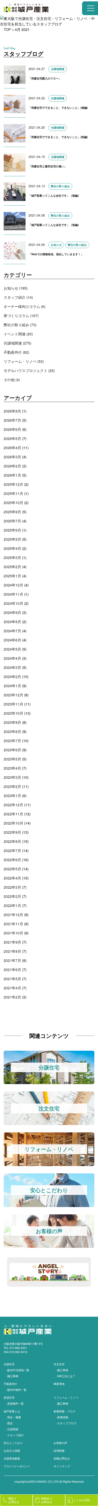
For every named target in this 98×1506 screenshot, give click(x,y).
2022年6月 (12, 859)
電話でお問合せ (13, 1499)
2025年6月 (12, 530)
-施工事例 (12, 1376)
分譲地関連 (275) (17, 343)
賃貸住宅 (9, 1397)
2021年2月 (12, 997)
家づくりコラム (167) (21, 315)
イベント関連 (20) (18, 333)
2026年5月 (12, 438)
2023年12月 (13, 694)
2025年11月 (13, 493)
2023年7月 (12, 740)
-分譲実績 (12, 1429)
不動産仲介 (10, 1384)
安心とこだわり (13, 1443)
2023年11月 (13, 704)
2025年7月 (12, 521)
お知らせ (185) (16, 288)
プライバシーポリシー (17, 1466)
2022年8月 (12, 841)
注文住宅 (59, 1364)
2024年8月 (12, 621)
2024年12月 (13, 585)
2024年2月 (12, 676)
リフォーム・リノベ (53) (24, 361)
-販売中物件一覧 (16, 1390)
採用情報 (59, 1450)
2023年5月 (12, 759)
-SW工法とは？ (65, 1376)
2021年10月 (13, 933)
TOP (7, 29)
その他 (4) (12, 379)
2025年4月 (12, 548)
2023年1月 (12, 795)
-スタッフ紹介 (15, 1435)
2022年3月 (12, 887)
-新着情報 (62, 1417)
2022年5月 (12, 868)
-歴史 (9, 1423)
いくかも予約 (82, 1500)
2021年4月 (12, 987)
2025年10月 (13, 502)
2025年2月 (12, 566)
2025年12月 (13, 484)
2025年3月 (12, 557)
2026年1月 (12, 475)
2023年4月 (12, 768)
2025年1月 (12, 575)
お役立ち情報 (12, 1450)
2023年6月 (12, 749)
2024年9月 (12, 612)
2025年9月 (12, 511)
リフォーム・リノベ (66, 1397)
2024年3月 (12, 667)
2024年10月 (13, 603)
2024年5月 (12, 649)
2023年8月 (12, 731)
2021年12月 (13, 914)
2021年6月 (12, 969)
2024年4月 (12, 658)
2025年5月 (12, 539)
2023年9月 (12, 722)
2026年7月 (12, 420)
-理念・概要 (13, 1417)
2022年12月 (13, 804)
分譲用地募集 (12, 1458)
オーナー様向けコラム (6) (24, 306)
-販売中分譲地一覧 (17, 1370)
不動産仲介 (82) (16, 352)
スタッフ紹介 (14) (18, 297)
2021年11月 (13, 923)
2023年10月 (13, 713)
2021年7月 (12, 960)
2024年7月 (12, 630)
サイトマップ (62, 1466)
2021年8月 (12, 951)
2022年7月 (12, 850)
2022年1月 (12, 905)
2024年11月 (13, 594)
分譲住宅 (9, 1364)
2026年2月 (12, 466)
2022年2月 (12, 896)
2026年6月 (12, 429)
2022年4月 (12, 878)
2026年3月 (12, 456)
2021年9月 (12, 942)
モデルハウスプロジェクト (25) (29, 370)
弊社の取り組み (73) (20, 324)
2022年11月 (13, 814)
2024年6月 (12, 640)
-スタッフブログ (66, 1423)
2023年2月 (12, 786)
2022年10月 (13, 823)
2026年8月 (12, 411)
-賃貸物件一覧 (15, 1403)
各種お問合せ (62, 1458)
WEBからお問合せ (47, 1499)
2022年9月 (12, 832)
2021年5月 (12, 978)
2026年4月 (12, 447)
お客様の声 (60, 1443)
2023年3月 (12, 777)
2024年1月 (12, 685)
